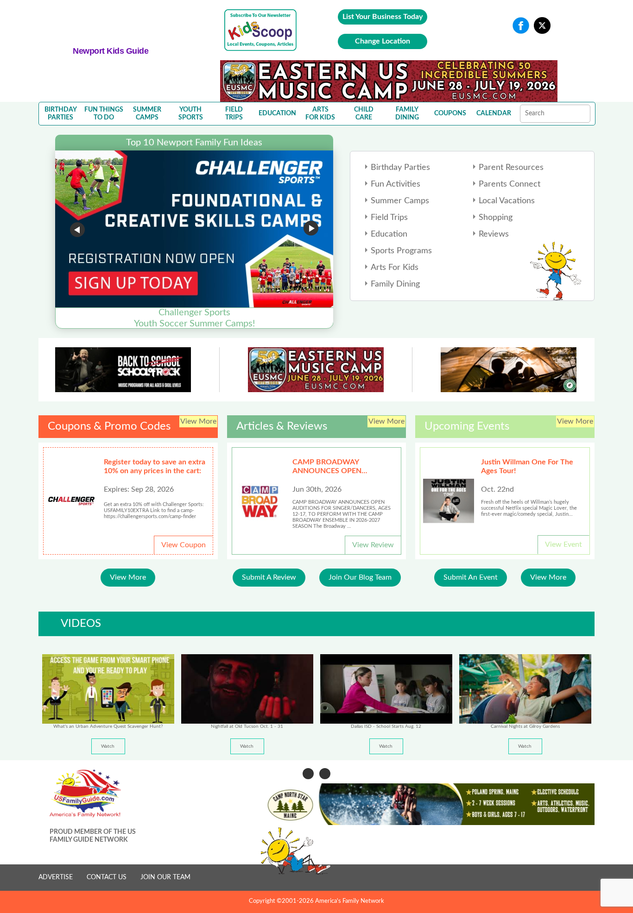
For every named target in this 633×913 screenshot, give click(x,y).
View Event (563, 544)
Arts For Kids (394, 267)
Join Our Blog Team (360, 577)
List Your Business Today (382, 16)
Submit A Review (269, 577)
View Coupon (183, 545)
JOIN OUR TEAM (165, 877)
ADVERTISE (55, 877)
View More (128, 577)
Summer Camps (400, 201)
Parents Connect (509, 184)
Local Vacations (507, 201)
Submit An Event (470, 577)
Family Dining (395, 284)
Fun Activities (395, 184)
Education (389, 234)
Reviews (494, 234)
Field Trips (389, 217)
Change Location (382, 41)
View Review (373, 545)
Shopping (496, 217)
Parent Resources (511, 167)
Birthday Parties (400, 167)
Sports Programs (401, 251)
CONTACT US (107, 877)
